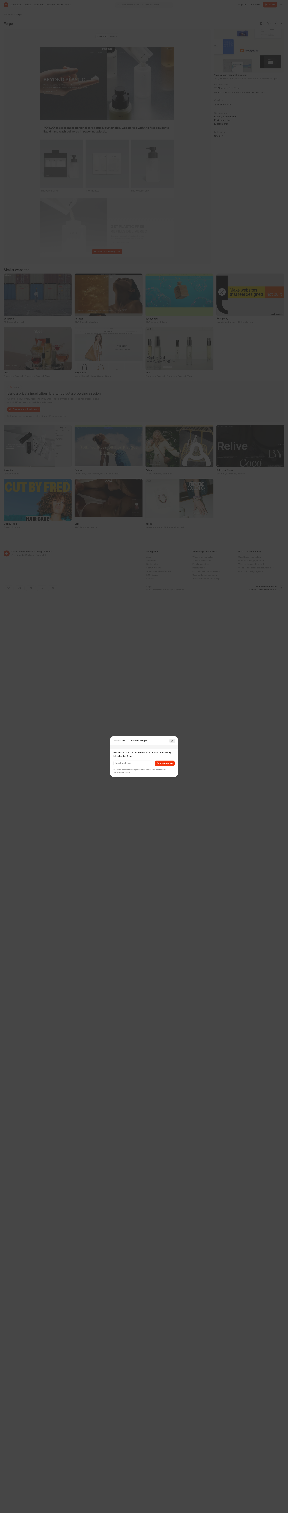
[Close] (172, 741)
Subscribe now (164, 763)
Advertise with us (121, 773)
